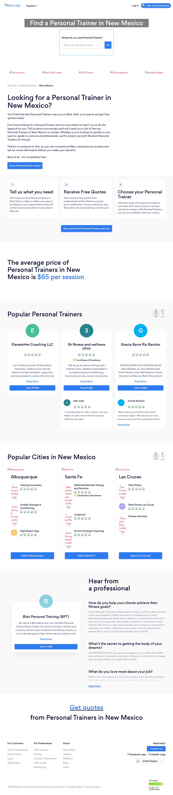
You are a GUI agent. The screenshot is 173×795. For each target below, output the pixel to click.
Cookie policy (75, 786)
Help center (40, 762)
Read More (95, 686)
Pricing (37, 754)
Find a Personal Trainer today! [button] (25, 165)
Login (10, 758)
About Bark (69, 749)
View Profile (32, 387)
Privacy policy (92, 786)
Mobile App (13, 762)
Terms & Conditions (54, 786)
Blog (65, 762)
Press (66, 767)
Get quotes (86, 707)
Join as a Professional (45, 758)
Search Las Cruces (140, 555)
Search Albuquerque (32, 555)
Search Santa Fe (86, 555)
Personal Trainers (28, 85)
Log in (135, 5)
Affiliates (68, 758)
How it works (14, 754)
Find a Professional (17, 749)
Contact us (156, 748)
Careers (67, 754)
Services (12, 85)
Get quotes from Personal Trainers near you (86, 228)
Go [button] (108, 45)
